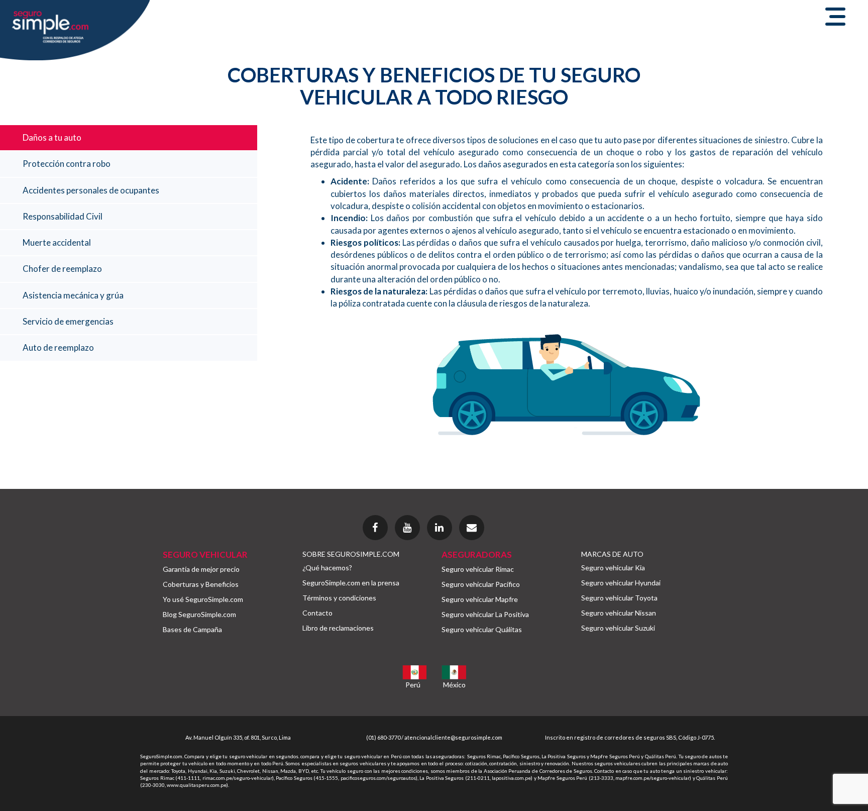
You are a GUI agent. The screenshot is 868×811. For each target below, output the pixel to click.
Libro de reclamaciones (338, 628)
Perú (412, 684)
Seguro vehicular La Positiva (485, 614)
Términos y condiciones (339, 597)
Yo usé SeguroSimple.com (203, 599)
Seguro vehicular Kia (613, 567)
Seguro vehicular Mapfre (480, 599)
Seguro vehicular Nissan (618, 613)
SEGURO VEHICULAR (205, 554)
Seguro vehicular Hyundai (621, 582)
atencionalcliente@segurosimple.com (453, 737)
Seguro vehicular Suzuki (618, 628)
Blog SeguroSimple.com (199, 614)
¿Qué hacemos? (327, 567)
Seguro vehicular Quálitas (482, 629)
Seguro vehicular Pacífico (481, 584)
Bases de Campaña (192, 629)
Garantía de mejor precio (201, 569)
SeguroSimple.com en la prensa (350, 582)
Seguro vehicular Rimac (478, 569)
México (454, 684)
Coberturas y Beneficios (201, 584)
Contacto (317, 613)
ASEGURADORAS (477, 554)
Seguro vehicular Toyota (619, 597)
